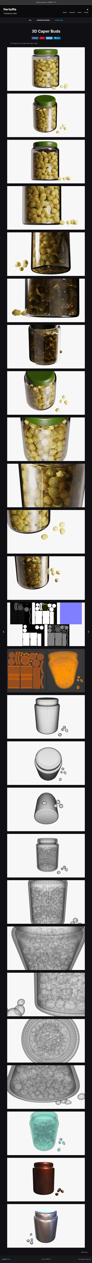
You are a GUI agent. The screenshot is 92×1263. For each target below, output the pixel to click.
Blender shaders (43, 20)
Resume (72, 12)
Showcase (59, 20)
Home (65, 12)
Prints (86, 12)
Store (79, 12)
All (30, 20)
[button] (84, 1252)
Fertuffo (10, 9)
